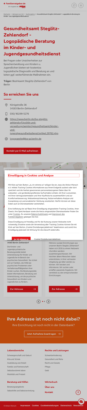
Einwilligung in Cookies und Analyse (30, 175)
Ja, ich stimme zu (21, 239)
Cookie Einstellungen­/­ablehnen (47, 239)
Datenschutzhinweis (39, 214)
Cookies (16, 214)
